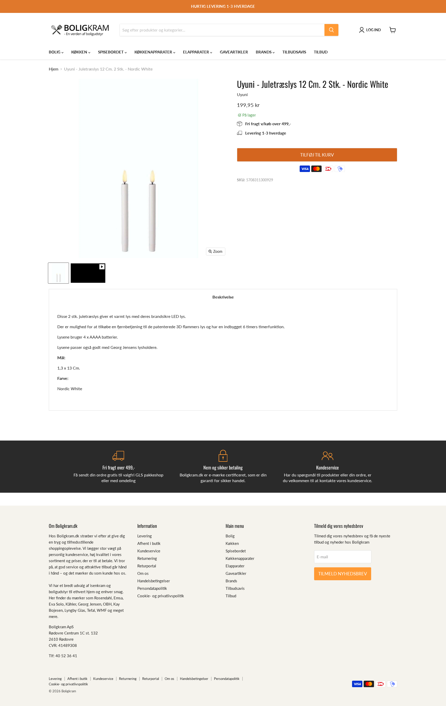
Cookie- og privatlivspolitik (160, 595)
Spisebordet (111, 52)
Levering (144, 536)
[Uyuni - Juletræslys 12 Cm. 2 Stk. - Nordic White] (88, 273)
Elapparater (196, 52)
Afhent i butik (149, 543)
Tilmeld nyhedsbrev (342, 573)
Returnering (147, 558)
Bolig (55, 52)
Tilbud (321, 52)
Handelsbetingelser (153, 580)
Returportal (146, 565)
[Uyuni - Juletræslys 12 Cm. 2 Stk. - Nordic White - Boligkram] (58, 273)
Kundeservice (148, 550)
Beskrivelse (223, 296)
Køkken (79, 52)
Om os (143, 573)
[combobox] (222, 30)
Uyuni (242, 94)
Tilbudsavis (294, 52)
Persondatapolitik (152, 588)
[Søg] (331, 30)
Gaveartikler (234, 52)
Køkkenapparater (153, 52)
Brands (264, 52)
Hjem (53, 69)
